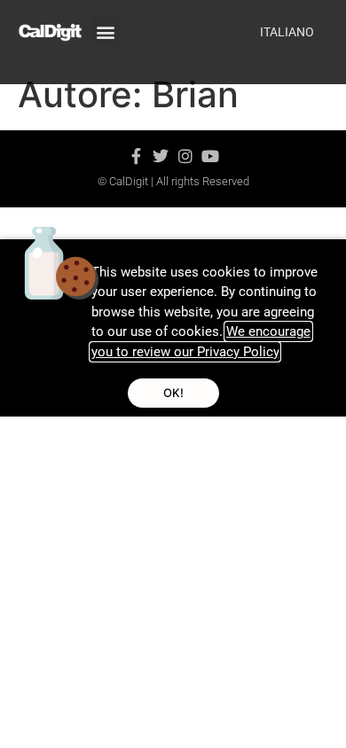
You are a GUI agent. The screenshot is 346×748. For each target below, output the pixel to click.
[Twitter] (161, 156)
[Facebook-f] (136, 156)
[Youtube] (210, 156)
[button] (106, 31)
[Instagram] (185, 156)
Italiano (287, 32)
